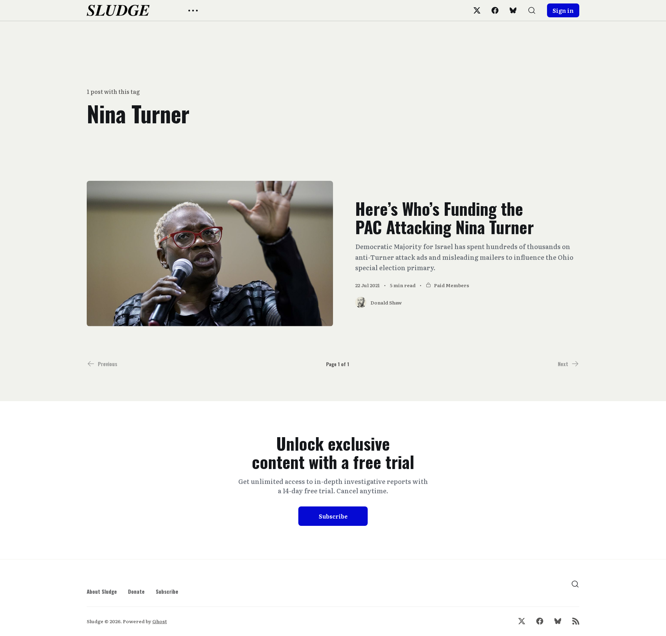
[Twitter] (476, 10)
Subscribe (333, 516)
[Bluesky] (513, 10)
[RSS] (575, 621)
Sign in (563, 10)
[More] (193, 10)
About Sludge (102, 591)
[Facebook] (495, 10)
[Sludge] (118, 10)
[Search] (532, 10)
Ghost (159, 621)
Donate (136, 591)
